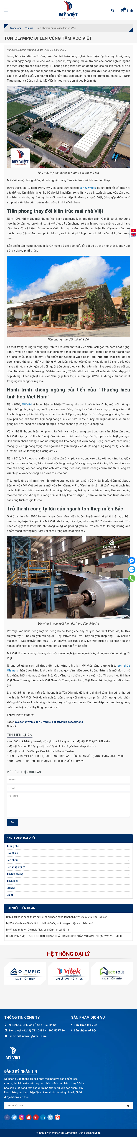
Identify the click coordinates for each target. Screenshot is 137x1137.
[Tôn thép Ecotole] (112, 973)
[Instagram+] (21, 1117)
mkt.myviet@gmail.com (32, 1036)
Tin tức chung (15, 874)
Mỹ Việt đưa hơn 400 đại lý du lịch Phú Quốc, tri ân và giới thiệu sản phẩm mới (52, 746)
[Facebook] (131, 560)
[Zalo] (131, 569)
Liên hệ (11, 888)
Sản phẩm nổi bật (85, 1030)
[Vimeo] (50, 1117)
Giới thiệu (12, 853)
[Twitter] (14, 1117)
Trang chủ (13, 846)
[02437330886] (131, 578)
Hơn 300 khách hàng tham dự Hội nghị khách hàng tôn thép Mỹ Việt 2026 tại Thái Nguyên (59, 741)
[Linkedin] (43, 1117)
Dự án (10, 894)
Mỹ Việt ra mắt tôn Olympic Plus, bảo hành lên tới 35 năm (41, 751)
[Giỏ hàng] (122, 10)
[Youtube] (29, 1117)
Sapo (97, 1132)
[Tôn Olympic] (25, 973)
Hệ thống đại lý (16, 867)
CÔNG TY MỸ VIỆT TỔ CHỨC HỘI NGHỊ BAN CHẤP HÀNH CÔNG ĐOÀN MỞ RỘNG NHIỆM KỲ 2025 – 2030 (66, 756)
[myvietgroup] (68, 10)
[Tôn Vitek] (68, 973)
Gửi (12, 822)
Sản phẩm (13, 860)
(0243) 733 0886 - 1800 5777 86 (43, 1030)
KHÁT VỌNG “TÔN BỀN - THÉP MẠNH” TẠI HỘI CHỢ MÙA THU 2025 (46, 761)
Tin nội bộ (13, 881)
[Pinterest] (36, 1117)
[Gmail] (57, 1117)
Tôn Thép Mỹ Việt (85, 1025)
